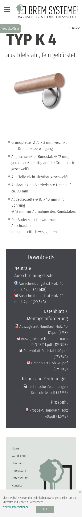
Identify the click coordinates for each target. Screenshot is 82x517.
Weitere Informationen (16, 507)
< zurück (74, 27)
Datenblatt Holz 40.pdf (49, 363)
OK (45, 509)
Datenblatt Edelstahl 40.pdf (45, 350)
